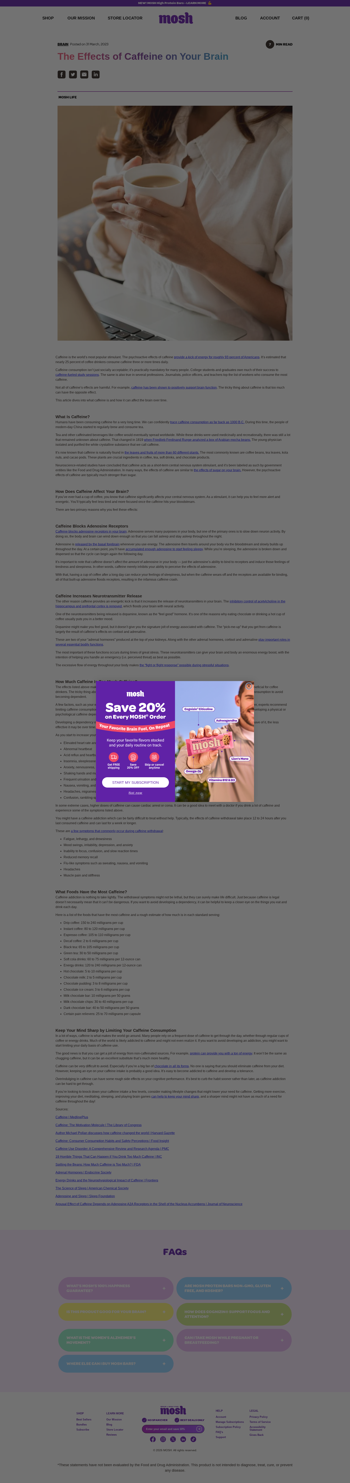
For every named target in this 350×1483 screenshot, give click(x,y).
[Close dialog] (249, 686)
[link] (135, 727)
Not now (135, 792)
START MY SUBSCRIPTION (135, 782)
